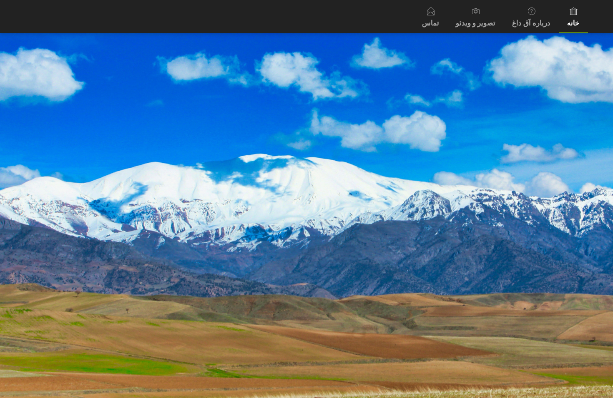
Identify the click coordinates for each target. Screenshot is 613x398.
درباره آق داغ (531, 23)
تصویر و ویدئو (475, 23)
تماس (430, 23)
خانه (573, 23)
